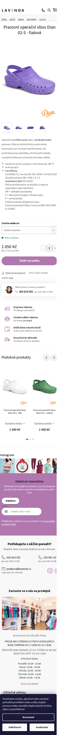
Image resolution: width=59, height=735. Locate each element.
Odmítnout (14, 727)
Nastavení (28, 717)
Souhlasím (42, 727)
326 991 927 (43, 10)
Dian (11, 278)
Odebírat (11, 501)
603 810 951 (35, 292)
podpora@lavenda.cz (16, 570)
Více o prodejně (29, 683)
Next (54, 357)
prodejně (27, 320)
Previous (46, 357)
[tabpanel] (15, 401)
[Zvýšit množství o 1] (54, 248)
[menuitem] (4, 19)
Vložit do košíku (30, 261)
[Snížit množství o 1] (43, 248)
